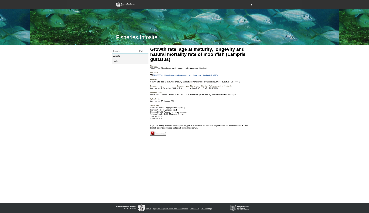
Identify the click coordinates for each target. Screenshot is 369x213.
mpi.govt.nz (158, 209)
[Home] (251, 5)
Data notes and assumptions (176, 209)
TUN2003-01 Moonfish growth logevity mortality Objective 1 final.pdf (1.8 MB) (185, 75)
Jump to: (117, 56)
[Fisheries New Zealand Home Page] (127, 4)
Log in (148, 209)
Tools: (115, 61)
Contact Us (194, 209)
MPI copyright (206, 209)
